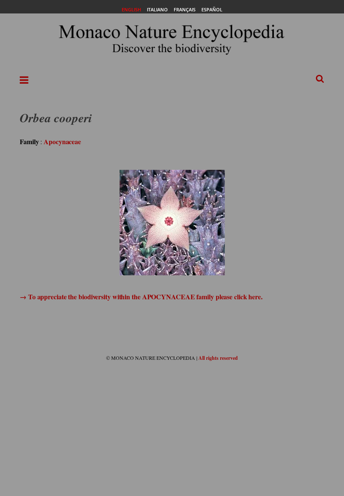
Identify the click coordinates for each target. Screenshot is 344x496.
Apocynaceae (62, 141)
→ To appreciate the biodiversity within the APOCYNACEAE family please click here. (141, 296)
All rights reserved (218, 357)
